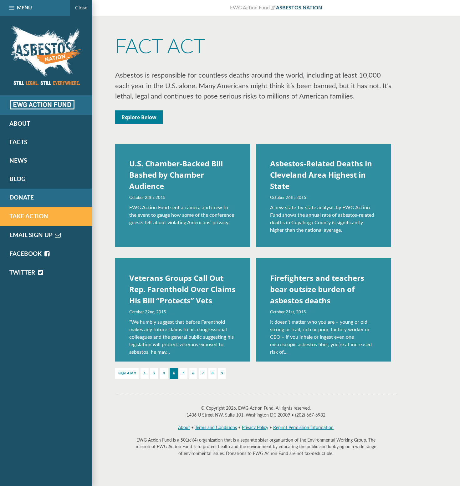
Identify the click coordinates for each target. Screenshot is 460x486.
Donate (21, 198)
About (184, 428)
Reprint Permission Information (303, 428)
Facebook (26, 254)
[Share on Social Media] (42, 104)
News (18, 161)
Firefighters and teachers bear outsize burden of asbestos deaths (317, 289)
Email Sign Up (31, 235)
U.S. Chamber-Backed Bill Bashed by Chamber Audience (176, 174)
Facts (18, 142)
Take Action (28, 217)
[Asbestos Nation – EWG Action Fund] (46, 55)
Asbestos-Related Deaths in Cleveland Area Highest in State (321, 174)
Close (81, 7)
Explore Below (138, 117)
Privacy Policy (255, 428)
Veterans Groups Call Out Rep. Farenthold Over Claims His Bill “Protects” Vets (182, 289)
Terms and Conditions (216, 428)
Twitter (23, 273)
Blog (17, 179)
